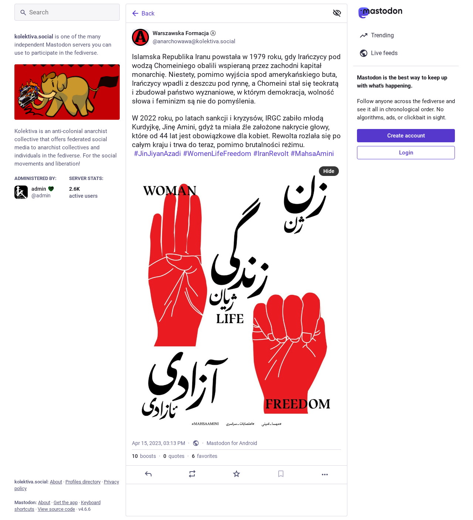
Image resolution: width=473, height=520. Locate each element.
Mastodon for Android (232, 443)
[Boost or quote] (192, 473)
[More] (324, 474)
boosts (144, 456)
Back (148, 13)
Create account (406, 135)
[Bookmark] (280, 473)
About (56, 482)
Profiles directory (83, 482)
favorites (204, 456)
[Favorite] (236, 473)
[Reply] (148, 473)
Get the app (66, 502)
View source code (56, 509)
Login (406, 152)
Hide (328, 171)
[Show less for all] (337, 13)
